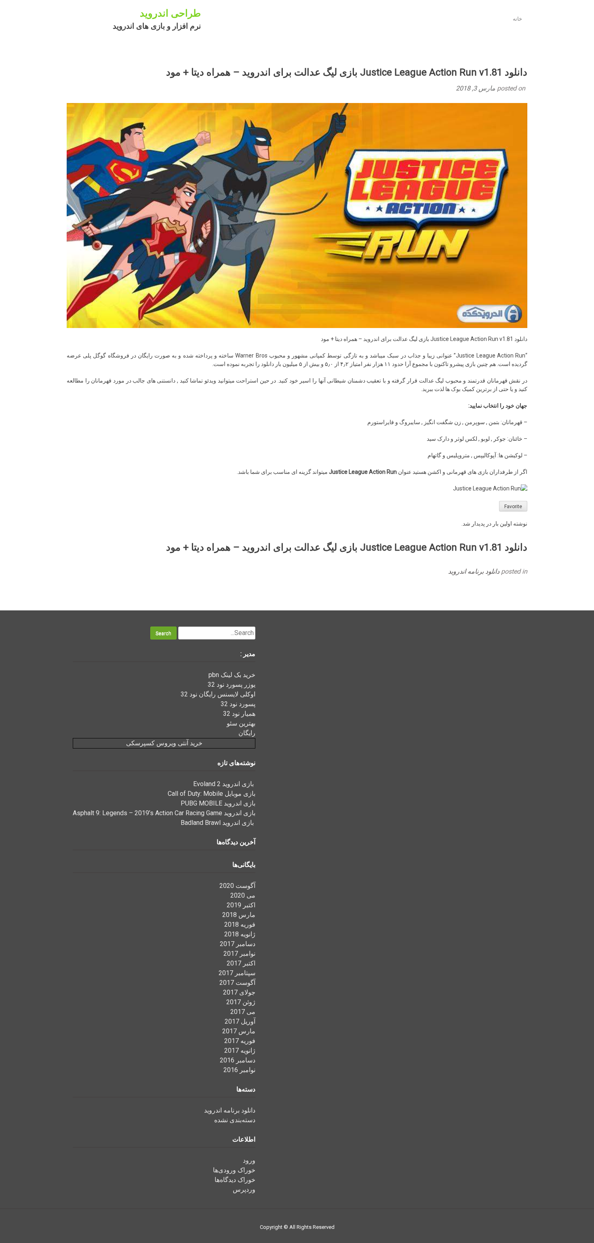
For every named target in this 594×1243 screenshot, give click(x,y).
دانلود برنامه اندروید (473, 571)
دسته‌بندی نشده (234, 1120)
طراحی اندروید (170, 13)
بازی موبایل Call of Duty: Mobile (211, 793)
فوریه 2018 (239, 924)
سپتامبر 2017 (237, 973)
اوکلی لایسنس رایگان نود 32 (218, 694)
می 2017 (242, 1012)
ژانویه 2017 (239, 1050)
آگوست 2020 (237, 886)
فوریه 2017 (239, 1041)
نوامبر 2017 (239, 953)
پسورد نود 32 (238, 704)
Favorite (513, 506)
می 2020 (242, 895)
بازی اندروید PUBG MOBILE (218, 803)
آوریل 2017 (240, 1021)
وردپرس (244, 1189)
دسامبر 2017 (237, 944)
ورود (249, 1160)
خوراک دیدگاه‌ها (235, 1180)
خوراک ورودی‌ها (234, 1170)
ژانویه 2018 (239, 934)
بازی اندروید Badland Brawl (218, 823)
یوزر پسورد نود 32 (231, 684)
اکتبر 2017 (241, 963)
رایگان (246, 733)
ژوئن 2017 (240, 1002)
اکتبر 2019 (241, 905)
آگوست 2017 (237, 982)
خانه (517, 19)
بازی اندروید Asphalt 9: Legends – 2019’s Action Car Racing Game (164, 813)
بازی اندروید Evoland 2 (224, 784)
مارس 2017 (238, 1031)
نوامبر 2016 (239, 1070)
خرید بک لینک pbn (232, 675)
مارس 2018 (238, 915)
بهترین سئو (241, 723)
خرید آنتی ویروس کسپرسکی (164, 743)
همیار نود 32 (239, 713)
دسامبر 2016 (237, 1060)
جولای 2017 (239, 992)
